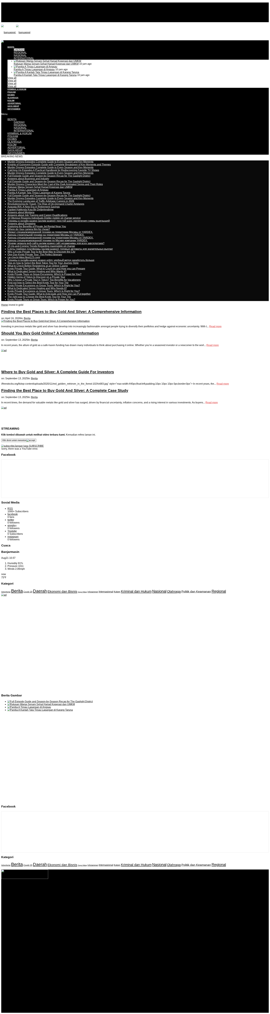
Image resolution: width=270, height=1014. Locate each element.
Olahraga (174, 591)
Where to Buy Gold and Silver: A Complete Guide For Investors (57, 372)
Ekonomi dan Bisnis (62, 591)
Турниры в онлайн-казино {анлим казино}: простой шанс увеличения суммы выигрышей (59, 220)
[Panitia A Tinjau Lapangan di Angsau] (35, 66)
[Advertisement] (58, 47)
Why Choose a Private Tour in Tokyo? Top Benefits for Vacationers (44, 280)
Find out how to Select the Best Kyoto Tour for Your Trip (38, 282)
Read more (215, 326)
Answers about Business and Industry (28, 178)
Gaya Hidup (82, 592)
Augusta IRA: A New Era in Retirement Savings (34, 206)
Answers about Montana (21, 212)
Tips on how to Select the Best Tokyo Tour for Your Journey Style (43, 263)
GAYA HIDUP (13, 106)
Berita (27, 318)
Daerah (40, 591)
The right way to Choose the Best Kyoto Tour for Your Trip (39, 296)
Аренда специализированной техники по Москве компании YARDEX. (48, 240)
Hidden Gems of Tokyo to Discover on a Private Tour (36, 277)
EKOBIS (11, 95)
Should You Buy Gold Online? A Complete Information (50, 333)
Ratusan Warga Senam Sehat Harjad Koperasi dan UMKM (46, 63)
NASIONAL (20, 55)
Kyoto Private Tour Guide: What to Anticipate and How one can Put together (49, 294)
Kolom (117, 591)
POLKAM (12, 92)
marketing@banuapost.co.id (135, 896)
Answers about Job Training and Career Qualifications (37, 215)
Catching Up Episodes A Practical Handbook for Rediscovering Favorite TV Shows (53, 170)
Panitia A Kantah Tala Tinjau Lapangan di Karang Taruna (45, 75)
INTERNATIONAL (24, 58)
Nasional (159, 591)
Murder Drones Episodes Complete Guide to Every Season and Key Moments (50, 161)
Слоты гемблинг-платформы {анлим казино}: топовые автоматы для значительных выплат (60, 249)
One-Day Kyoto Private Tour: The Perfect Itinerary (35, 254)
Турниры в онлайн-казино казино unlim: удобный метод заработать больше (51, 260)
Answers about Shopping (21, 223)
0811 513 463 (128, 894)
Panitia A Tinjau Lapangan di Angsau (34, 69)
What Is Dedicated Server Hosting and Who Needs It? (37, 288)
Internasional (106, 591)
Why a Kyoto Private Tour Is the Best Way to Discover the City (41, 251)
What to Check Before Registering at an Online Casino (38, 265)
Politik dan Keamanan (196, 591)
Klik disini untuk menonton (14, 440)
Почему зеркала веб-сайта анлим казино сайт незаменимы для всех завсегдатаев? (56, 243)
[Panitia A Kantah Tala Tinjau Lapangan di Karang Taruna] (46, 72)
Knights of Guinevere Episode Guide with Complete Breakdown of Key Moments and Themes (59, 164)
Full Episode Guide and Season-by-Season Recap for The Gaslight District (49, 175)
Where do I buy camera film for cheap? (29, 229)
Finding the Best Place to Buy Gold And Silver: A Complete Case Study (64, 390)
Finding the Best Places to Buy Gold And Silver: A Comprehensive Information (71, 311)
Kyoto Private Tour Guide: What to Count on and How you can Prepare (46, 268)
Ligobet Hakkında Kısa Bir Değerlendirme (31, 209)
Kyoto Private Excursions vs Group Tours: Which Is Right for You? (44, 285)
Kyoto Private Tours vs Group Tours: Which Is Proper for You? (41, 299)
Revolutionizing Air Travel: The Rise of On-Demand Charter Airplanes (46, 204)
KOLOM (11, 101)
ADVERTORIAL (14, 103)
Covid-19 (27, 592)
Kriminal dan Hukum (136, 591)
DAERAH (19, 122)
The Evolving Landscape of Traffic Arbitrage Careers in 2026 (41, 201)
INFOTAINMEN (14, 109)
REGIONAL (20, 125)
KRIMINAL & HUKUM (17, 89)
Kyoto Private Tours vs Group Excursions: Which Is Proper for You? (44, 274)
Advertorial (5, 592)
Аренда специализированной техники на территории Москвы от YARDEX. (50, 237)
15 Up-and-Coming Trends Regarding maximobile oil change (41, 246)
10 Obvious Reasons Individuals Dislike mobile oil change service (44, 218)
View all (12, 78)
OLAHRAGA (13, 98)
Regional (219, 591)
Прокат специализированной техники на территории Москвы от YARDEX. (50, 232)
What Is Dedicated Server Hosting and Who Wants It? (37, 271)
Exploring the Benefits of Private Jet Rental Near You (37, 226)
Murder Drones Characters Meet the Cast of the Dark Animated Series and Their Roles (55, 184)
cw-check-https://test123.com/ (24, 257)
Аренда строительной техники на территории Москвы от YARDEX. (46, 235)
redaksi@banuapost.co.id (152, 894)
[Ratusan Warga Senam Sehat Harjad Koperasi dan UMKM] (47, 61)
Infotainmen (93, 592)
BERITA (12, 119)
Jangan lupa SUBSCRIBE (29, 446)
